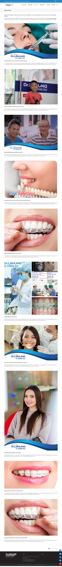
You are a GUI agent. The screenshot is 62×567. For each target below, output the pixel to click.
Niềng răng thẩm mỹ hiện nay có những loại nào (13, 490)
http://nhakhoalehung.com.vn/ (29, 560)
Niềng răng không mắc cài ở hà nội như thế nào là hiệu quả (15, 60)
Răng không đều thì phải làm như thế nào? (12, 452)
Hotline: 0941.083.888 (26, 1)
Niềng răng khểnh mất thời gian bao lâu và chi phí (14, 106)
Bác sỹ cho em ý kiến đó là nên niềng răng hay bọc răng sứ (15, 362)
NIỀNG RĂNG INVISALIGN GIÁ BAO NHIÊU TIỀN (13, 152)
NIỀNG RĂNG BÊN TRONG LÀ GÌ (10, 316)
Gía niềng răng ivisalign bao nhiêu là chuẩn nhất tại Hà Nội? (15, 537)
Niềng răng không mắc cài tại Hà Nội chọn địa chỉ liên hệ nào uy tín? (17, 200)
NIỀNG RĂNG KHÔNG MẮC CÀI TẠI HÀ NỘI (12, 253)
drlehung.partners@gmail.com (30, 559)
